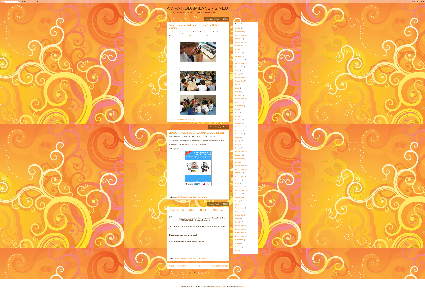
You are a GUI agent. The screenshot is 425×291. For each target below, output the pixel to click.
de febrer (238, 53)
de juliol (237, 28)
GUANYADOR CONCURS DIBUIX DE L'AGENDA (195, 210)
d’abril (237, 70)
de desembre (239, 60)
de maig (238, 84)
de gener (238, 56)
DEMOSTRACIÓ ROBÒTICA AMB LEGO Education (196, 132)
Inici (198, 266)
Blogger (241, 286)
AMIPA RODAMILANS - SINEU (197, 8)
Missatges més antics (219, 266)
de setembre (239, 31)
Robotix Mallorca (194, 36)
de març (238, 49)
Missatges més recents (177, 266)
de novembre (239, 35)
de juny (237, 137)
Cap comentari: (203, 120)
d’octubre (238, 39)
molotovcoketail (220, 286)
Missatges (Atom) (203, 273)
